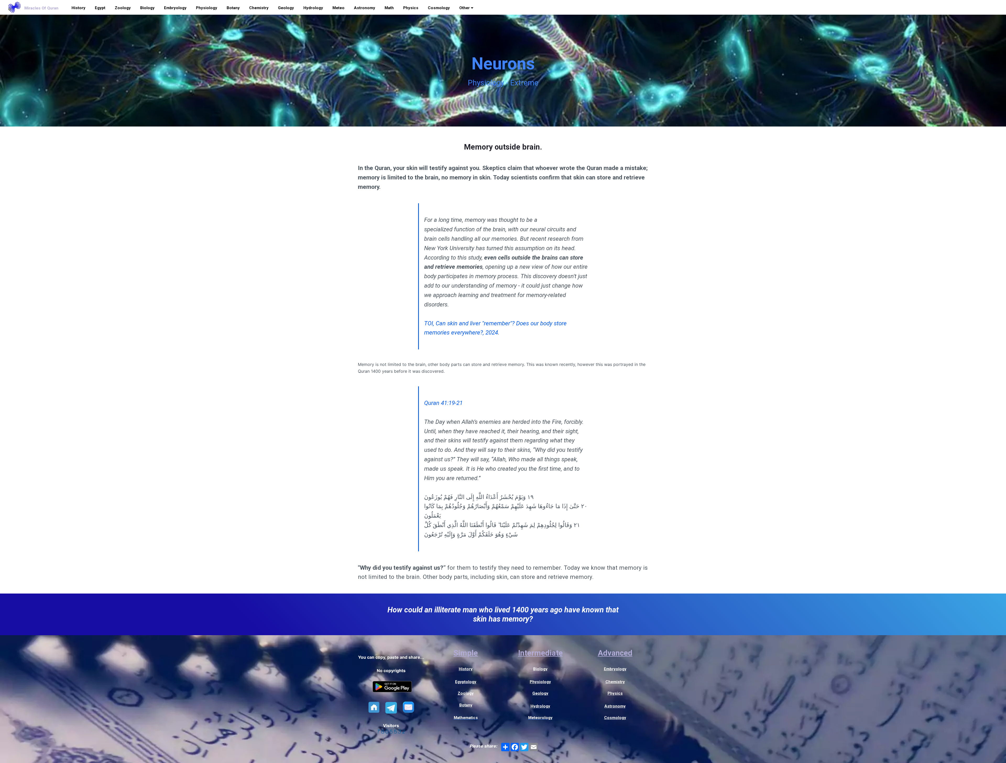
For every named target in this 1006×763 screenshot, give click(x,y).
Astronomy (364, 8)
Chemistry (259, 8)
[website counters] (391, 732)
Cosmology (439, 8)
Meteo (338, 8)
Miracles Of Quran (41, 8)
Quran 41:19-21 (443, 402)
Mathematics (466, 717)
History (78, 8)
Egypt (100, 8)
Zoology (123, 8)
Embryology (175, 8)
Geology (286, 8)
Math (389, 8)
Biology (147, 8)
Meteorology (540, 717)
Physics (410, 8)
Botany (233, 8)
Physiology (206, 8)
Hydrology (313, 8)
